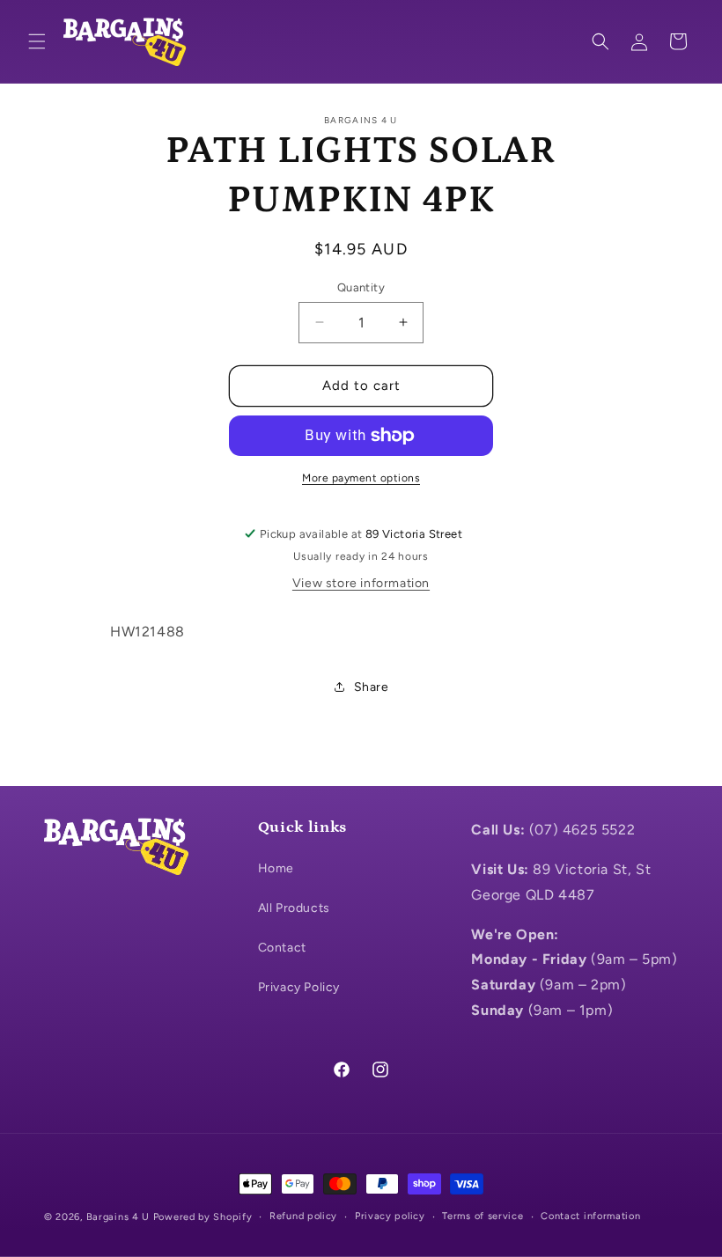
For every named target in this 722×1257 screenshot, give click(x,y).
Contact (282, 947)
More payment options (361, 478)
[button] (37, 41)
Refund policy (303, 1216)
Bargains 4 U (118, 1217)
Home (276, 868)
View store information (361, 583)
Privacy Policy (299, 987)
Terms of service (482, 1216)
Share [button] (371, 687)
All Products (294, 907)
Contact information (590, 1216)
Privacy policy (390, 1216)
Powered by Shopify (203, 1217)
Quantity (361, 287)
